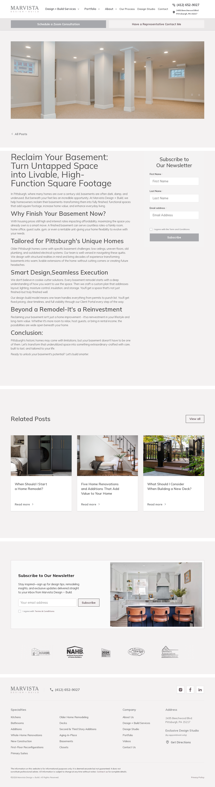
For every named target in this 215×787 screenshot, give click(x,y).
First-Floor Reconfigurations (27, 747)
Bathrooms (17, 723)
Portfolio (128, 735)
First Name (155, 174)
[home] (25, 9)
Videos (127, 741)
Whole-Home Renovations (26, 735)
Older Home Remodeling (73, 717)
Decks (63, 723)
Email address (157, 208)
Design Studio (146, 9)
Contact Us (129, 747)
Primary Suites (19, 753)
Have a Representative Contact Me (156, 24)
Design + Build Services (136, 723)
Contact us (102, 771)
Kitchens (16, 717)
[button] (60, 9)
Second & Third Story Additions (77, 729)
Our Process (127, 9)
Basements (66, 741)
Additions (16, 729)
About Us (128, 717)
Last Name (155, 191)
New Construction (21, 741)
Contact (163, 9)
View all (194, 419)
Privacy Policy (197, 777)
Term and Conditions (179, 229)
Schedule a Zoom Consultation (58, 24)
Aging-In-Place (68, 735)
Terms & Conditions (44, 611)
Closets (63, 747)
